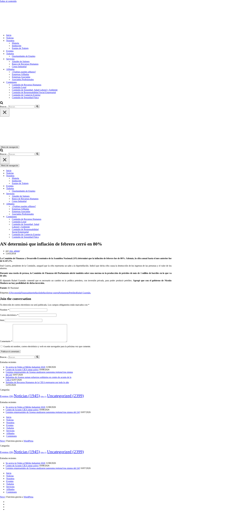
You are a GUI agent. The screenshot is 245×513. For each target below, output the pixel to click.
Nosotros (10, 422)
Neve (2, 441)
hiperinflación (35, 293)
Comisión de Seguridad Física (25, 97)
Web (2, 320)
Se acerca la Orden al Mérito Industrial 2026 (25, 367)
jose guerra (54, 293)
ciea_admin (14, 251)
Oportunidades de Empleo (23, 56)
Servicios (10, 430)
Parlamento (64, 293)
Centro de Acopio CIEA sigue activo (22, 369)
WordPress (28, 441)
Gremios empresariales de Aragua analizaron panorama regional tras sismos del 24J (43, 412)
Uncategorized (65, 395)
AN (10, 293)
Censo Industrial (19, 66)
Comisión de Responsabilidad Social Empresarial (34, 92)
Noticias (10, 38)
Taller (43, 396)
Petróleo (72, 293)
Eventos (9, 51)
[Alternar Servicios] (49, 193)
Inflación (45, 293)
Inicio (8, 35)
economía (16, 293)
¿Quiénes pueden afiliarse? (24, 72)
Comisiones (11, 436)
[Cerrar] (4, 112)
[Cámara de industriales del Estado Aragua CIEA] (14, 30)
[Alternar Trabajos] (49, 188)
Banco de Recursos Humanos (25, 64)
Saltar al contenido (8, 1)
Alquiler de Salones (20, 61)
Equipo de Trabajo (20, 48)
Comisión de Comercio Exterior (26, 95)
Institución (16, 45)
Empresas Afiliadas (20, 74)
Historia (15, 43)
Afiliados (10, 433)
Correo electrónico (9, 315)
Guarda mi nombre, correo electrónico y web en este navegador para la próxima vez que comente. (47, 346)
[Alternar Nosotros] (49, 176)
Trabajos (10, 428)
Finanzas (25, 293)
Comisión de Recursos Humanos (26, 85)
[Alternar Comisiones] (49, 217)
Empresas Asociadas (21, 77)
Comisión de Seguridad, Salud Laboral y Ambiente (35, 90)
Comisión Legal (19, 87)
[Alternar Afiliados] (49, 204)
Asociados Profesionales (23, 79)
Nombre (4, 310)
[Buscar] (1, 103)
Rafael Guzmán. (83, 293)
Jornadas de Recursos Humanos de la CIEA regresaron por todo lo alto (37, 382)
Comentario (6, 341)
